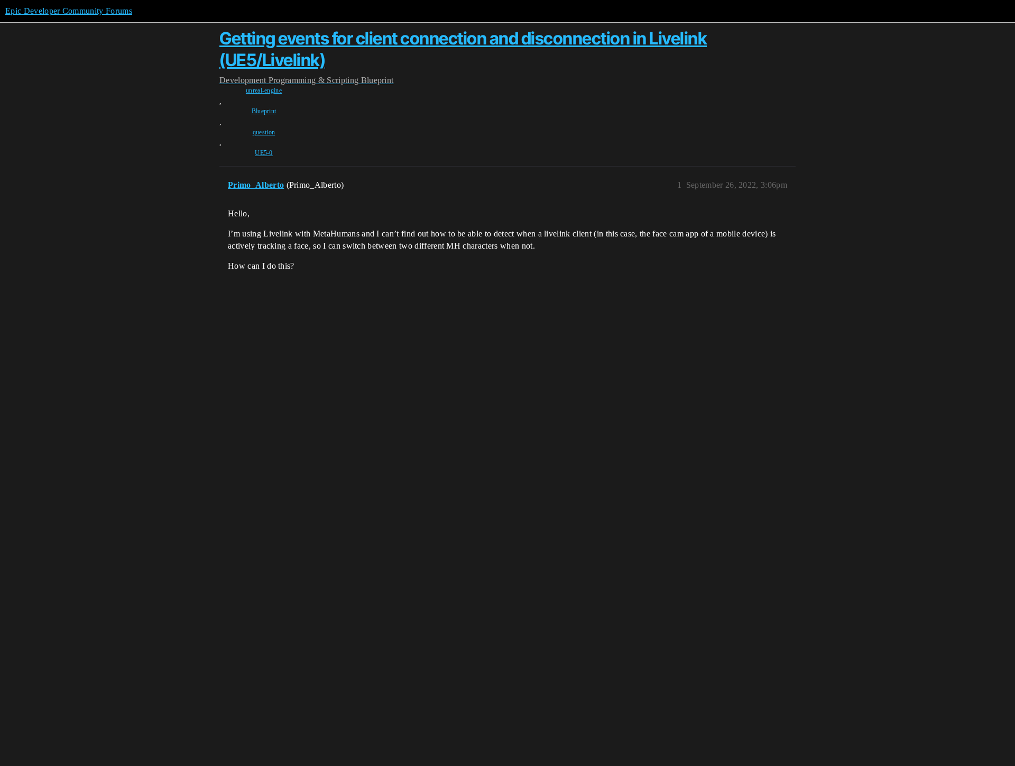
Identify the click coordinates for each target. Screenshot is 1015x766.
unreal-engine (264, 90)
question (264, 132)
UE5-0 (264, 153)
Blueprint (264, 111)
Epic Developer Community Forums (68, 10)
